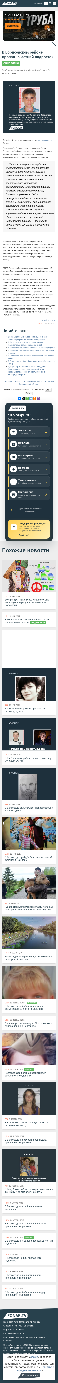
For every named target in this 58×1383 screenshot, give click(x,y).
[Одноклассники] (34, 398)
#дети (18, 381)
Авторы (19, 1325)
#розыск (8, 381)
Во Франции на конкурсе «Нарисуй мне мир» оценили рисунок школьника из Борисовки (28, 338)
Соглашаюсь (30, 1375)
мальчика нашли (44, 140)
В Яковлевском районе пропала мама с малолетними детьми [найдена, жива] (25, 343)
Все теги (13, 1322)
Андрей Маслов (47, 320)
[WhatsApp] (27, 398)
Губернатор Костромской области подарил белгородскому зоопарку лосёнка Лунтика (27, 368)
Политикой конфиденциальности (34, 1368)
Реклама (19, 1329)
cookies (27, 1345)
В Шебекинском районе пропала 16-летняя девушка (31, 347)
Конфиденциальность (14, 1333)
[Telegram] (31, 398)
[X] (23, 398)
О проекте (8, 1325)
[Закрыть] (54, 44)
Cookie (34, 1357)
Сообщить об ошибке (29, 1322)
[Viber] (38, 398)
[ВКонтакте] (19, 398)
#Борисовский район (33, 381)
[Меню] (54, 3)
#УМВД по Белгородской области (36, 382)
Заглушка (28, 1325)
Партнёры (8, 1329)
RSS (5, 1322)
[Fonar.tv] (9, 3)
